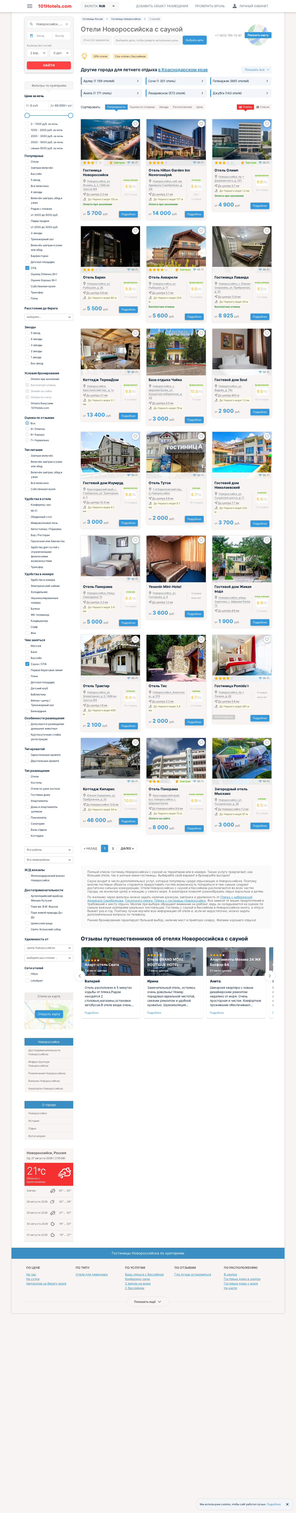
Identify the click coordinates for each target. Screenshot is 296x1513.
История (33, 1120)
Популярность (116, 107)
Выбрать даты (194, 40)
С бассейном (134, 1288)
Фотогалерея (36, 1136)
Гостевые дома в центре (242, 1279)
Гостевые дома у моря (241, 1283)
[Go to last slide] (79, 975)
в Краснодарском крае (183, 69)
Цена (199, 107)
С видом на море (138, 1283)
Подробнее (128, 214)
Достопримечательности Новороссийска (44, 1052)
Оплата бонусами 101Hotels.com (41, 405)
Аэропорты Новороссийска (45, 1088)
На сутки (32, 1279)
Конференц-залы (137, 1279)
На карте (230, 1288)
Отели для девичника (92, 1274)
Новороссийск (37, 1113)
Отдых (32, 1128)
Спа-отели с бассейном (130, 56)
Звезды (164, 107)
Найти (49, 65)
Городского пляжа (139, 900)
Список (264, 107)
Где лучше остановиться (192, 1274)
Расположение (182, 107)
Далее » (127, 848)
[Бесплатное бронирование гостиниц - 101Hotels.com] (54, 6)
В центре (230, 1274)
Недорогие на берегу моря (46, 1283)
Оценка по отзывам (142, 107)
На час (31, 1274)
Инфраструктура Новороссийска (39, 1063)
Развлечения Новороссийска (47, 1073)
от (95, 214)
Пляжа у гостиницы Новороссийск (180, 900)
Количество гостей (39, 45)
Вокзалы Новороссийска (44, 1080)
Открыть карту (49, 1014)
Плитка (247, 107)
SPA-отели (100, 56)
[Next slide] (269, 975)
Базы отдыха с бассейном (144, 1274)
